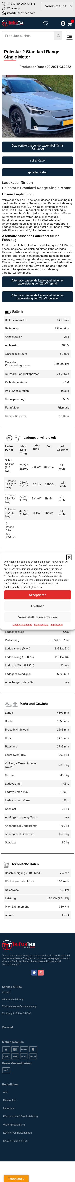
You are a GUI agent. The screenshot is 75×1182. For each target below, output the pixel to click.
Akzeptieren (37, 595)
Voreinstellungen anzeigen (37, 617)
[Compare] (54, 23)
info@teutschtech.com (21, 13)
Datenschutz (41, 624)
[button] (69, 558)
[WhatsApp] (4, 8)
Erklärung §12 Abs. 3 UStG (16, 1013)
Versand (7, 1027)
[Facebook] (34, 973)
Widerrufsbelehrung (13, 999)
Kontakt (6, 992)
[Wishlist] (45, 23)
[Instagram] (41, 973)
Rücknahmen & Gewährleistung (19, 1006)
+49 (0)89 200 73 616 (21, 3)
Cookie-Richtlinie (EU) (15, 1141)
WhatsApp (13, 8)
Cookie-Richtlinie (22, 624)
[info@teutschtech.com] (4, 13)
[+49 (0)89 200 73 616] (4, 4)
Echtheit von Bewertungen (17, 1132)
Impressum (57, 624)
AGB (5, 1092)
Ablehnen (37, 606)
